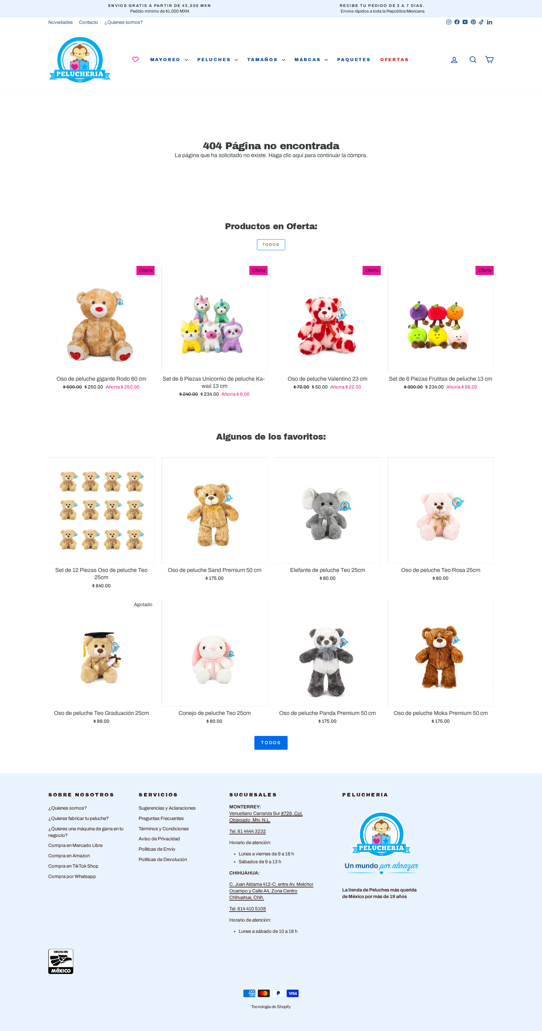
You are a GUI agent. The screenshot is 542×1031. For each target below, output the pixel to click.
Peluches (215, 59)
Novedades (60, 22)
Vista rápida (101, 364)
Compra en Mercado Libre (75, 845)
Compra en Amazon (69, 855)
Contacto (88, 22)
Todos (271, 244)
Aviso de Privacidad (159, 838)
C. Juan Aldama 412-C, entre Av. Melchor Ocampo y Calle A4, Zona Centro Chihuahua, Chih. (271, 891)
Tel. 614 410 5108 (247, 908)
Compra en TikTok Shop (73, 866)
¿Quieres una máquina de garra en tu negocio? (85, 832)
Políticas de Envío (157, 849)
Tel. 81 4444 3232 (247, 831)
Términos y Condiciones (164, 828)
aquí (298, 155)
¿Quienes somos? (123, 22)
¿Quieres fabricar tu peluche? (78, 818)
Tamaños (263, 59)
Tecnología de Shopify (271, 1007)
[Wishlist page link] (135, 59)
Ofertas (394, 59)
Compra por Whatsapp (72, 876)
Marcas (309, 59)
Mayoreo (166, 59)
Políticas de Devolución (163, 859)
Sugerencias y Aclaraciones (167, 808)
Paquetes (353, 59)
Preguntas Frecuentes (161, 818)
